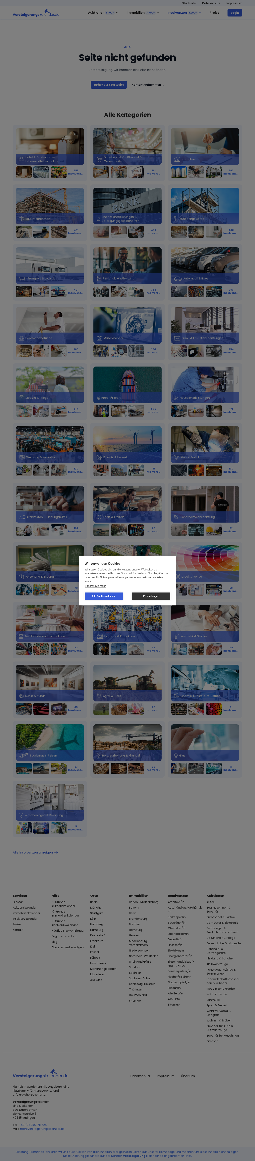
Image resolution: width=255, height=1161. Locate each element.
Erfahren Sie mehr (95, 585)
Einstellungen (151, 596)
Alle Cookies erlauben (104, 596)
